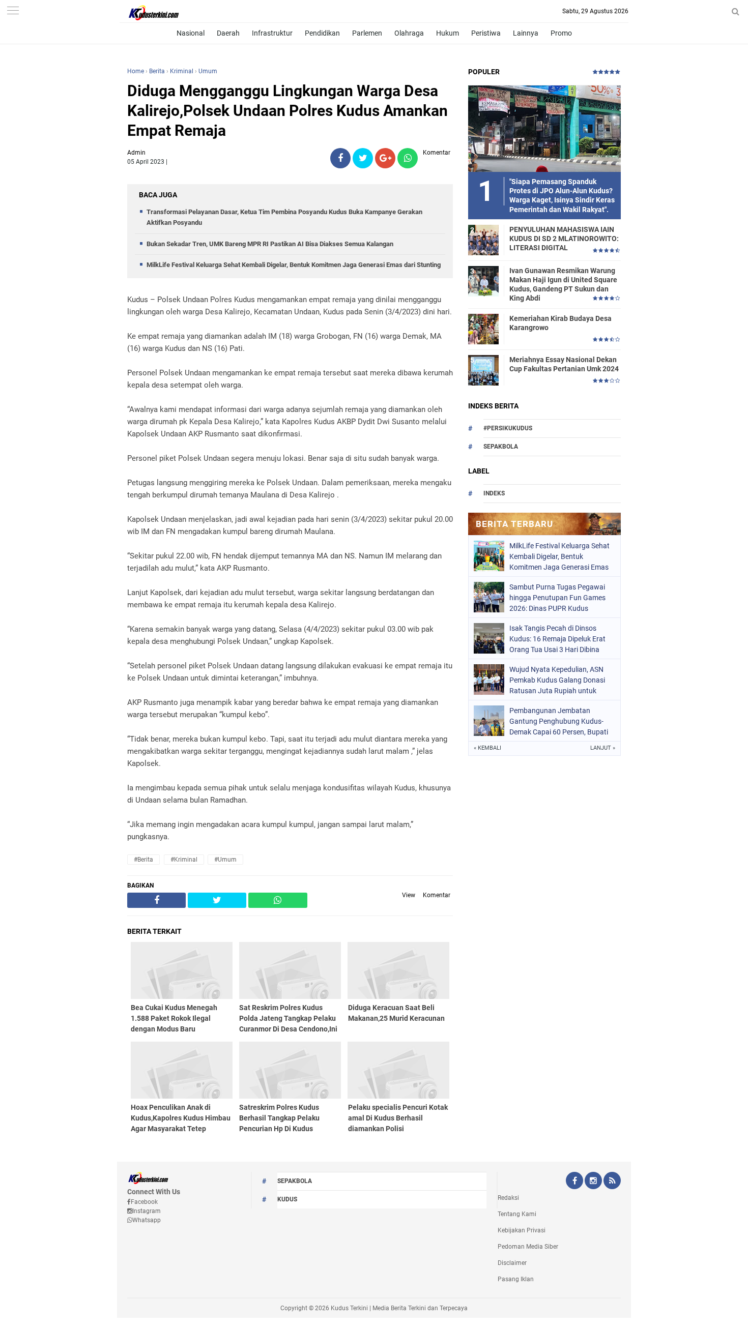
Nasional (191, 33)
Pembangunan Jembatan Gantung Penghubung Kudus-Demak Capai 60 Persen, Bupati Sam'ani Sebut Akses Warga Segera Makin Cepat (558, 721)
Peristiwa (486, 33)
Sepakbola (500, 446)
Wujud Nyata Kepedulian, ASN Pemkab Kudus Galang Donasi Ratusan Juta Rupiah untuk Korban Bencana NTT (557, 680)
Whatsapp (146, 1220)
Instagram (146, 1211)
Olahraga (409, 33)
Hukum (447, 33)
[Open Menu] (12, 11)
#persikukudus (507, 428)
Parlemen (367, 33)
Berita (157, 71)
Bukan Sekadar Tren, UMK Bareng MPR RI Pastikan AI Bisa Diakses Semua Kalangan (270, 244)
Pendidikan (322, 33)
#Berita (143, 859)
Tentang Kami (517, 1214)
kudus (287, 1199)
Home (135, 71)
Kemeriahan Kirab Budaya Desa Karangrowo (560, 323)
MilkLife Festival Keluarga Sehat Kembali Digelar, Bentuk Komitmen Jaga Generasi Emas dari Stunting (294, 265)
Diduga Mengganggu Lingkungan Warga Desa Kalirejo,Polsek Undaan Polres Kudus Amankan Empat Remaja (287, 110)
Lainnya (525, 33)
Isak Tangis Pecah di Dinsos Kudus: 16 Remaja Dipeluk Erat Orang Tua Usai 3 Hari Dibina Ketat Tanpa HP (557, 639)
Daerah (228, 33)
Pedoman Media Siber (528, 1246)
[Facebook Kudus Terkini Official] (574, 1181)
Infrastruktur (272, 33)
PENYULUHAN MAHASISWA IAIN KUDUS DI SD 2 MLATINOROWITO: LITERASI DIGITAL (564, 238)
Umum (207, 71)
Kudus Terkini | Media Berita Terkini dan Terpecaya (399, 1308)
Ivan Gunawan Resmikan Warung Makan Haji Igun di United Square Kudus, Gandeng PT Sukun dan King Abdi (563, 285)
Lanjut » (602, 748)
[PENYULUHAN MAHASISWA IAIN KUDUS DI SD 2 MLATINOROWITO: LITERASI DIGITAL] (483, 239)
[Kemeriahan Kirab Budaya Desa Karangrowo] (483, 328)
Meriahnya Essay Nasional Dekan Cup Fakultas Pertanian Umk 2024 (564, 364)
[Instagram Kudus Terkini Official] (593, 1181)
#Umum (225, 859)
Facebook (144, 1201)
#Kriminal (183, 859)
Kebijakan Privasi (521, 1230)
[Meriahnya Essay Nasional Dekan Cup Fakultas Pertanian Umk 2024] (483, 370)
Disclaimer (512, 1262)
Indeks (494, 493)
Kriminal (181, 71)
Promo (561, 33)
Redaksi (508, 1197)
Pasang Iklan (516, 1279)
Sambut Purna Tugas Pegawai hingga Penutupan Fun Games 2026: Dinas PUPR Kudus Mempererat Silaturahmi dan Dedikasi (557, 597)
